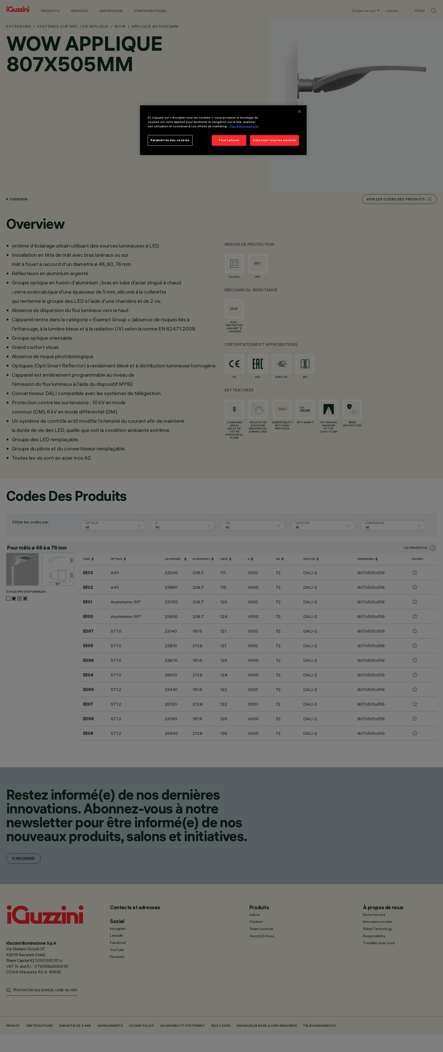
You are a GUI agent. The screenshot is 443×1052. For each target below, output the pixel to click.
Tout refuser (228, 140)
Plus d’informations (244, 126)
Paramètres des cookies (170, 140)
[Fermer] (299, 111)
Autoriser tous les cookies (274, 140)
